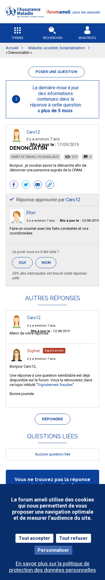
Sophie (33, 350)
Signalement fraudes (55, 384)
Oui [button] (26, 262)
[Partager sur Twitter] (26, 185)
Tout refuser (73, 538)
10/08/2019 (79, 221)
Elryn (31, 212)
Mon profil (87, 38)
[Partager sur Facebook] (14, 185)
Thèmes (17, 38)
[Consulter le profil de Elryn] (17, 221)
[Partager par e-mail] (38, 185)
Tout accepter (34, 538)
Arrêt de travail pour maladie (35, 157)
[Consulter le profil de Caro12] (17, 140)
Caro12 (33, 132)
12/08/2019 (50, 331)
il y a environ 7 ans (41, 221)
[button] (52, 21)
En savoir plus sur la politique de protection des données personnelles (52, 567)
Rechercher (52, 38)
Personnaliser (53, 550)
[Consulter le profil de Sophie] (17, 359)
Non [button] (49, 264)
